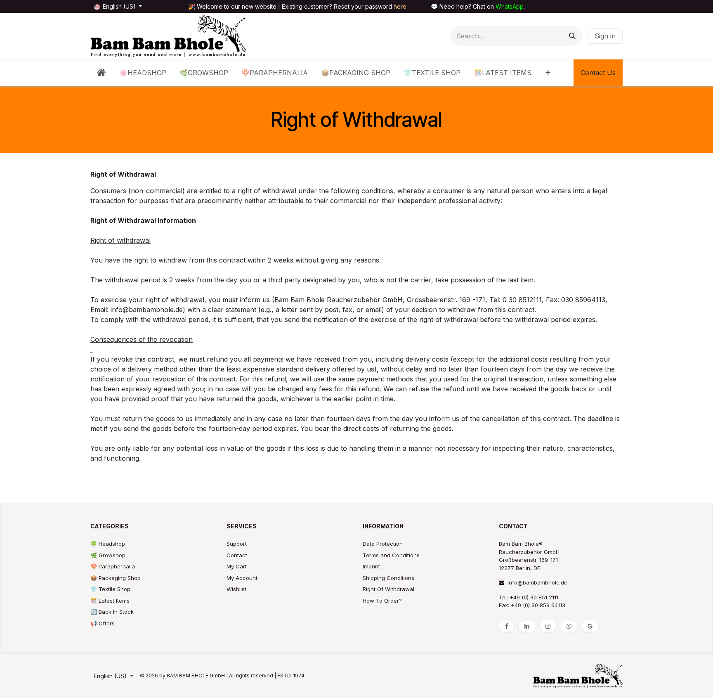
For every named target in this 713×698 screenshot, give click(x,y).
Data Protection (383, 543)
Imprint (371, 566)
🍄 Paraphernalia (112, 566)
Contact (237, 555)
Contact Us (598, 73)
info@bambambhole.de (537, 582)
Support (237, 543)
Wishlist (236, 589)
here (400, 6)
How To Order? (382, 600)
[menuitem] (101, 73)
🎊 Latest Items (110, 600)
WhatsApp (510, 6)
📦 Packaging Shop (115, 578)
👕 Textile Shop (110, 589)
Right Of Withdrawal (388, 589)
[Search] (572, 36)
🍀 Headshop (107, 543)
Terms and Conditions (391, 555)
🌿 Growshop (107, 555)
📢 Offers (102, 623)
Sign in (605, 36)
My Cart (237, 566)
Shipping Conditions (388, 578)
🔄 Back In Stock (112, 611)
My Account (242, 578)
